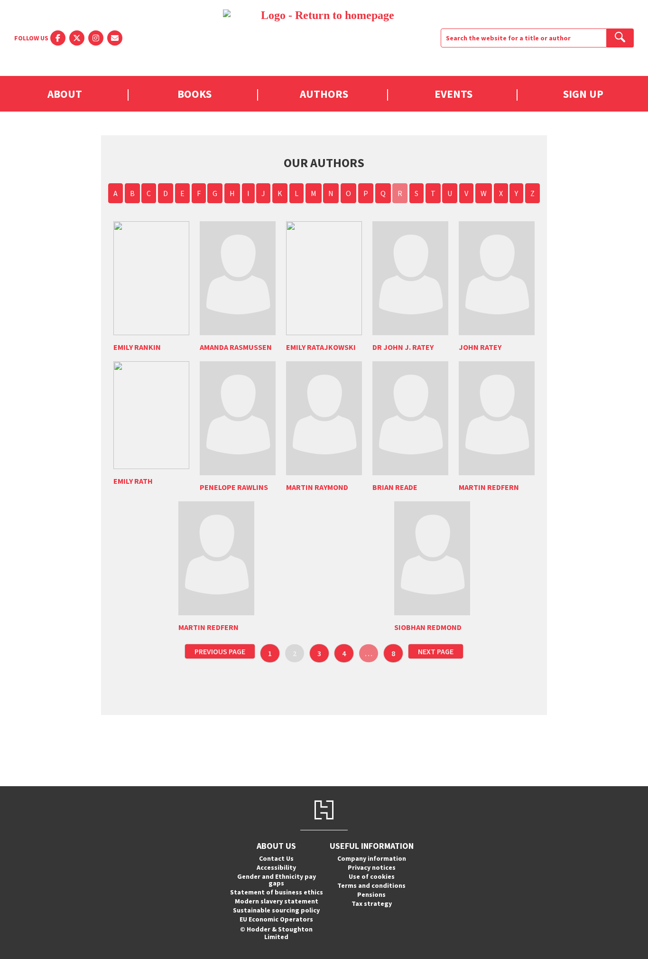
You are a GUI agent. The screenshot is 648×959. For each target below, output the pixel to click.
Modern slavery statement (276, 901)
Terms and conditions (371, 885)
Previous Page (219, 651)
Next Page (436, 651)
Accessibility (276, 867)
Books (194, 93)
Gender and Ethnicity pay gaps (276, 879)
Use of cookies (372, 876)
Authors (324, 93)
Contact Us (276, 858)
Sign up (583, 93)
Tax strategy (372, 903)
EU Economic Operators (276, 919)
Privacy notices (372, 867)
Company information (371, 858)
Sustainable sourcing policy (276, 910)
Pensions (371, 894)
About (64, 93)
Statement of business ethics (276, 892)
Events (453, 93)
